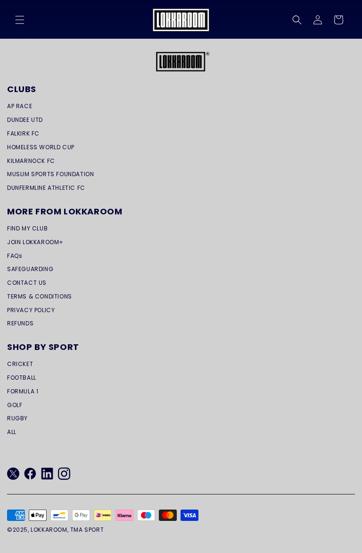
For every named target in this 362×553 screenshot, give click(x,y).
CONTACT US (27, 283)
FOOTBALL (21, 378)
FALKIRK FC (23, 133)
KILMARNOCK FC (31, 161)
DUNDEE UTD (25, 120)
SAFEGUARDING (30, 269)
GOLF (14, 405)
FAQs (14, 256)
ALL (11, 432)
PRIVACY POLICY (31, 310)
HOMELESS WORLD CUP (40, 147)
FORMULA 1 (22, 391)
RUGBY (17, 418)
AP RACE (19, 106)
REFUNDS (20, 323)
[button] (19, 19)
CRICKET (20, 364)
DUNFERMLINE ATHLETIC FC (46, 188)
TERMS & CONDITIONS (39, 296)
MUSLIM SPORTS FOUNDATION (50, 174)
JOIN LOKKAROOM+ (35, 242)
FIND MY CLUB (27, 228)
